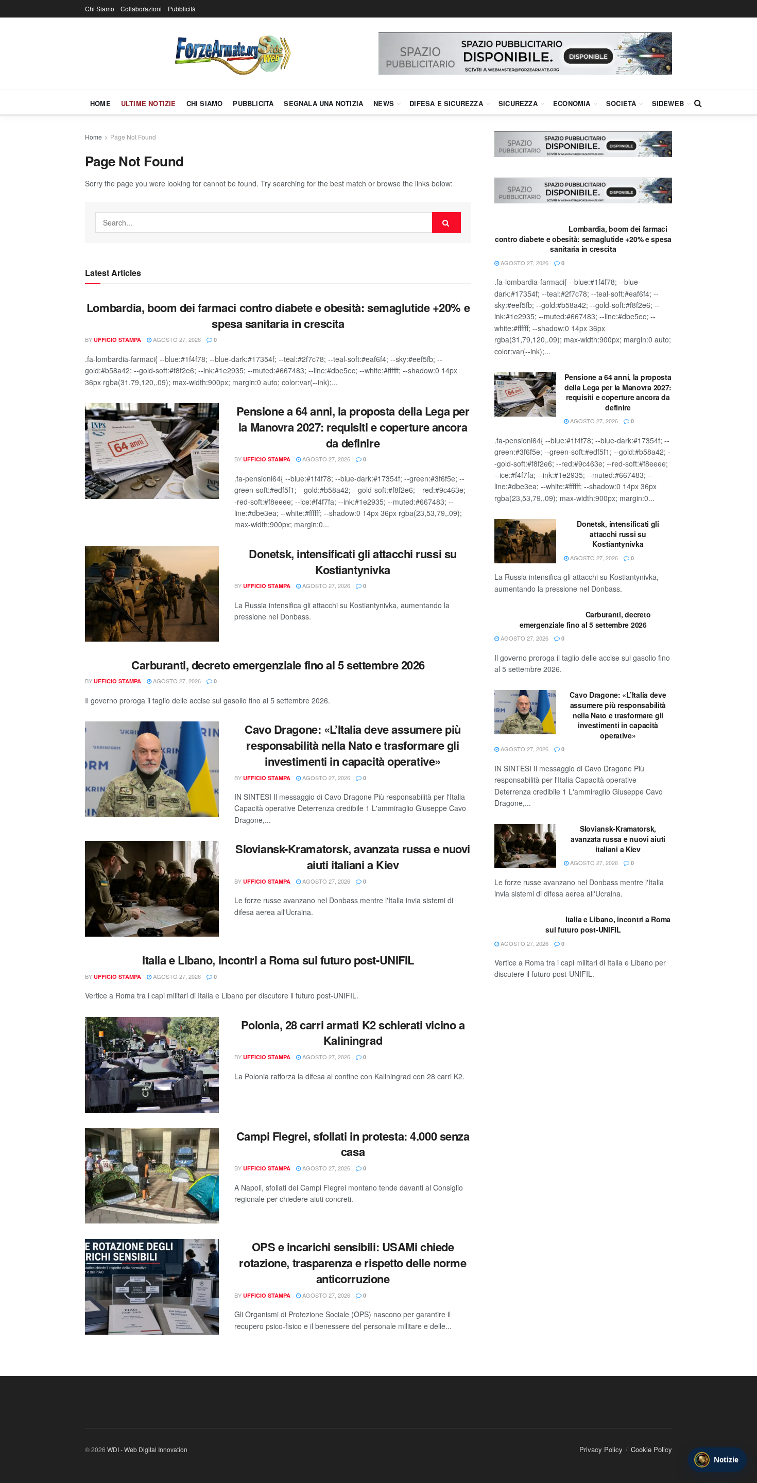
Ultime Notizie (148, 103)
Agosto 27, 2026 (176, 339)
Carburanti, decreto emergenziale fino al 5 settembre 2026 (278, 665)
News (383, 103)
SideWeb (668, 103)
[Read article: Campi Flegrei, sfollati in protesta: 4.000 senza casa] (152, 1176)
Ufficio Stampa (117, 339)
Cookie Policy (651, 1449)
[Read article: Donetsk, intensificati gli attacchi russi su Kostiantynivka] (152, 594)
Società (621, 103)
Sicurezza (518, 103)
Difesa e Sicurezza (446, 103)
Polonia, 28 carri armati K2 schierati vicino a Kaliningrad (353, 1032)
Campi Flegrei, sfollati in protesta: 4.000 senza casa (353, 1144)
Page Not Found (133, 136)
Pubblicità (182, 8)
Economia (572, 103)
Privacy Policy (601, 1449)
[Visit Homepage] (231, 53)
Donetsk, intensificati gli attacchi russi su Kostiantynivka (353, 561)
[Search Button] (698, 103)
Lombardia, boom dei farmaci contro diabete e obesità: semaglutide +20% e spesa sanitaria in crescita (278, 315)
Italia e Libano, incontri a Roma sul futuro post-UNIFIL (278, 960)
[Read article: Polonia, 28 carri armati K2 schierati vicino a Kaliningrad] (152, 1065)
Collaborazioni (141, 8)
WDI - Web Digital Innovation (147, 1449)
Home (100, 103)
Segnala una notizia (323, 103)
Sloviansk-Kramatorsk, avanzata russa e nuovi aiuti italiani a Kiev (352, 856)
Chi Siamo (99, 8)
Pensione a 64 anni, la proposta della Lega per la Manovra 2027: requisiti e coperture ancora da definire (353, 427)
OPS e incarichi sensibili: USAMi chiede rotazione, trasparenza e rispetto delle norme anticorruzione (352, 1262)
